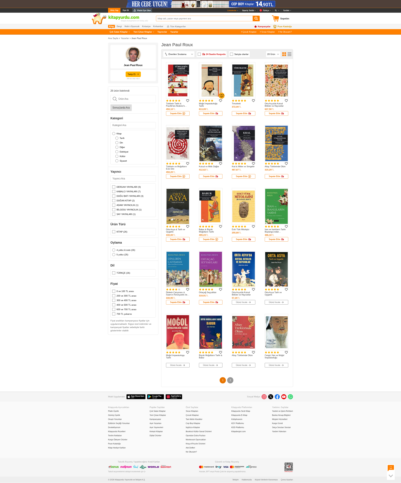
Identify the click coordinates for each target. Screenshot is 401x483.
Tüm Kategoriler (178, 26)
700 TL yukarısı (124, 314)
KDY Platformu (237, 423)
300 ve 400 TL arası (126, 300)
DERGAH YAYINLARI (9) (129, 187)
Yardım (286, 10)
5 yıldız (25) (122, 254)
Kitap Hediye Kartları (117, 448)
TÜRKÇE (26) (123, 273)
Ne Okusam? (286, 32)
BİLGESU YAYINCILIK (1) (129, 209)
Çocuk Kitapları (250, 32)
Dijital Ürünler (155, 435)
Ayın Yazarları (155, 423)
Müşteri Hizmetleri (279, 419)
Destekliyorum (114, 427)
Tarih (122, 138)
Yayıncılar (162, 32)
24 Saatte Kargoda (216, 54)
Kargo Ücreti (277, 423)
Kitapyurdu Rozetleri (116, 431)
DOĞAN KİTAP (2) (126, 200)
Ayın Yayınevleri (156, 427)
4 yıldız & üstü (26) (126, 250)
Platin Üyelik (113, 411)
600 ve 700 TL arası (126, 309)
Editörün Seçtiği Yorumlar (119, 423)
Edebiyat (124, 151)
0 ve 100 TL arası (125, 291)
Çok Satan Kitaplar (119, 32)
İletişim (236, 480)
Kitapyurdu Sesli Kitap (240, 411)
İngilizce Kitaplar (193, 427)
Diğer (122, 147)
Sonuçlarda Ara (121, 107)
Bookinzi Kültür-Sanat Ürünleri (199, 431)
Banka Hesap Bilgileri (281, 415)
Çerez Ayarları (287, 480)
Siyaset (123, 161)
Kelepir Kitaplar (156, 431)
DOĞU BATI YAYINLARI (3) (130, 196)
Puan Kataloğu (285, 26)
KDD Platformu (237, 427)
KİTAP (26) (122, 231)
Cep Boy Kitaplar (193, 423)
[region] (133, 147)
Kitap (119, 133)
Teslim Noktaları (115, 435)
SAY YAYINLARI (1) (126, 214)
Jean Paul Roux (139, 38)
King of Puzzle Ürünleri (195, 444)
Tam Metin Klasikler (194, 419)
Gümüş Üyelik (114, 415)
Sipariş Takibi (248, 10)
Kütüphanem (236, 419)
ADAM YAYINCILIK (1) (127, 205)
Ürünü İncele (241, 302)
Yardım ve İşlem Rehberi (282, 411)
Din (121, 142)
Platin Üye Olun (144, 10)
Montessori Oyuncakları (196, 440)
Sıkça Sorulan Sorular (281, 427)
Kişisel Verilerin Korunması (266, 480)
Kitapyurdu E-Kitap (239, 415)
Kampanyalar (264, 26)
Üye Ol (126, 10)
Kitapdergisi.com (238, 431)
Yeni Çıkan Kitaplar (142, 32)
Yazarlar (174, 32)
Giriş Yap (114, 10)
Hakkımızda (247, 480)
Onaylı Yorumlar (115, 419)
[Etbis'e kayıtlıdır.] (288, 467)
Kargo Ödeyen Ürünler (117, 440)
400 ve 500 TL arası (126, 305)
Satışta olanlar (241, 54)
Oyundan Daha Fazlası (195, 435)
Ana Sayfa (113, 38)
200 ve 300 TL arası (126, 295)
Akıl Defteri (190, 448)
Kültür (122, 156)
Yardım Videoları (279, 431)
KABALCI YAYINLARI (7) (129, 191)
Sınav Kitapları (268, 32)
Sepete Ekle (176, 113)
